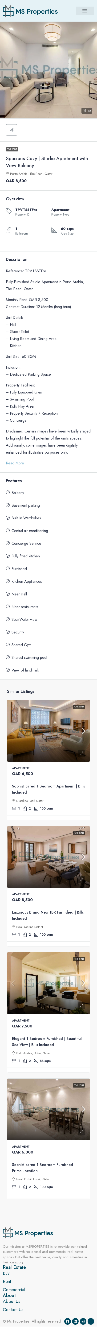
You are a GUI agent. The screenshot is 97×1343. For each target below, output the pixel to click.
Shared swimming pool (29, 657)
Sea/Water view (24, 619)
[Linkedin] (75, 1321)
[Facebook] (67, 1321)
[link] (48, 731)
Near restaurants (25, 607)
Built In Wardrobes (26, 518)
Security (18, 632)
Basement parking (26, 505)
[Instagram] (83, 1321)
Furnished (19, 568)
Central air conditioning (30, 530)
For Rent (12, 149)
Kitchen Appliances (27, 581)
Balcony (18, 492)
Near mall (19, 594)
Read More (15, 463)
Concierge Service (26, 543)
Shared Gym (21, 645)
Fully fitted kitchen (26, 556)
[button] (85, 11)
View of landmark (25, 670)
